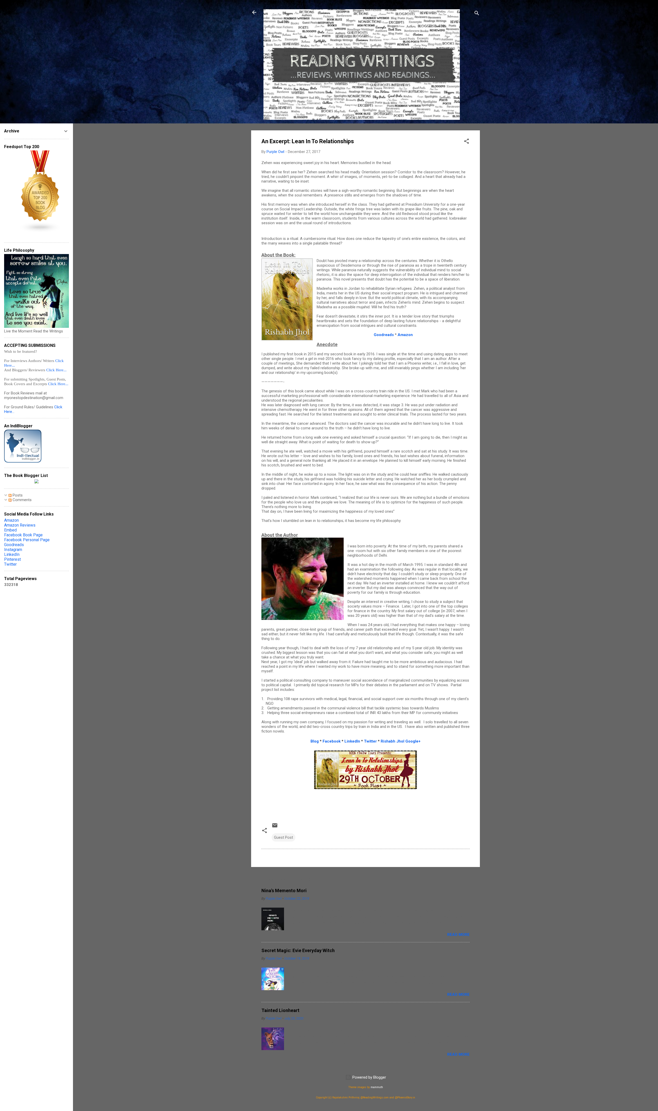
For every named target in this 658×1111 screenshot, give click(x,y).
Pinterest (12, 559)
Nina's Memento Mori (284, 890)
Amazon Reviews (19, 525)
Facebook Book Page (23, 534)
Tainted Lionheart (280, 1010)
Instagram (13, 549)
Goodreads (14, 544)
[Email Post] (275, 827)
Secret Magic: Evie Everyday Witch (298, 950)
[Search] (477, 14)
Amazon (405, 334)
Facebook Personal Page (27, 539)
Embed (10, 530)
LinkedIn (12, 554)
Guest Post (283, 837)
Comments (22, 500)
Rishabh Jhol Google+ (401, 741)
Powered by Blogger (368, 1077)
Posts (17, 495)
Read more (458, 934)
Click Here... (56, 370)
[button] (466, 142)
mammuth (377, 1087)
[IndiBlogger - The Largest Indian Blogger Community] (22, 461)
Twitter (10, 564)
